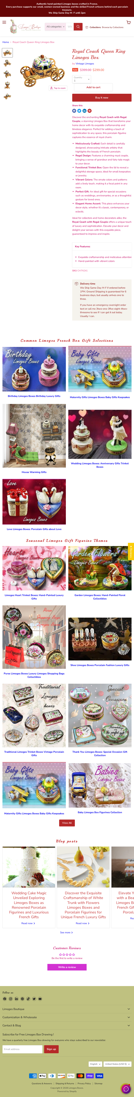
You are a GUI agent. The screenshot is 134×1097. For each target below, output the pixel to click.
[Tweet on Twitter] (79, 111)
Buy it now (101, 97)
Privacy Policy (84, 1083)
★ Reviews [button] (131, 552)
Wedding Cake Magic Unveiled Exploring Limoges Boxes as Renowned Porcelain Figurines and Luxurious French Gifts (29, 905)
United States (116, 1064)
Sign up (51, 1049)
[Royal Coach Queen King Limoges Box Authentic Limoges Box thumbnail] (7, 52)
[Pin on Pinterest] (90, 111)
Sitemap (98, 1083)
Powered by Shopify (67, 1091)
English (93, 1064)
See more (65, 932)
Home (5, 42)
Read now (27, 923)
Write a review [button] (67, 967)
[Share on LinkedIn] (84, 111)
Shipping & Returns (65, 1083)
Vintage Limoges (85, 63)
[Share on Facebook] (74, 111)
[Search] (78, 26)
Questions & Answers (42, 1083)
